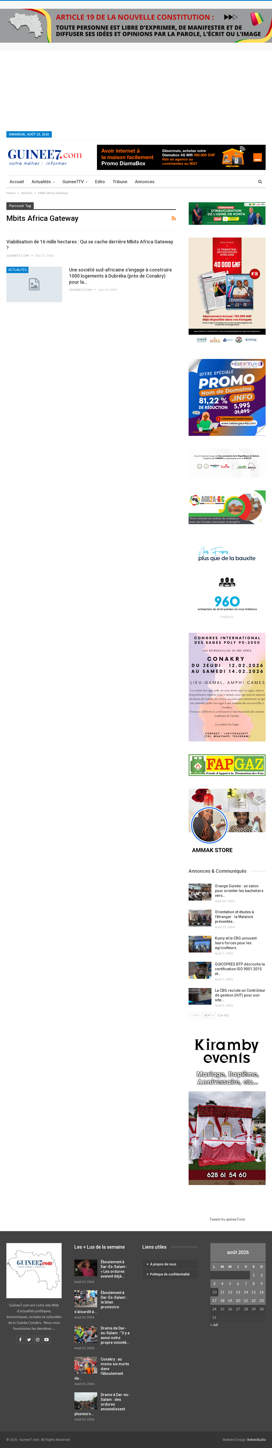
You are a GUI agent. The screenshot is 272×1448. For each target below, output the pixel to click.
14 (246, 1292)
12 (230, 1292)
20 (238, 1300)
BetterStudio (256, 1440)
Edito (100, 181)
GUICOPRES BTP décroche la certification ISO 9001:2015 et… (240, 969)
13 (238, 1292)
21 (246, 1300)
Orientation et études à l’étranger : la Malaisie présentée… (234, 917)
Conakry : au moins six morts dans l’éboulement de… (101, 1368)
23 (262, 1300)
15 (254, 1292)
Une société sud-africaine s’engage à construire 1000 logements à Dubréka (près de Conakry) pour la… (120, 276)
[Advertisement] (136, 90)
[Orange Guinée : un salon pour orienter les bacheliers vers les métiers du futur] (200, 892)
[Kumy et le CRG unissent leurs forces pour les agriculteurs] (200, 944)
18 (222, 1300)
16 (262, 1292)
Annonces (145, 181)
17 (214, 1300)
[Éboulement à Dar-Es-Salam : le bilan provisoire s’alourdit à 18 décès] (85, 1298)
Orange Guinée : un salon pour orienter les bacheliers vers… (239, 891)
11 (222, 1292)
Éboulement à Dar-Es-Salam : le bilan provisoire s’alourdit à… (100, 1302)
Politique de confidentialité (170, 1274)
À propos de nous (163, 1264)
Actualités (41, 181)
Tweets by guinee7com (227, 1219)
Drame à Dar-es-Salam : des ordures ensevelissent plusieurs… (102, 1404)
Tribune (120, 181)
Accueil (17, 181)
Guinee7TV (73, 181)
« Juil (214, 1325)
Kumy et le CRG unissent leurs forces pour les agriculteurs (236, 943)
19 (230, 1300)
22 (254, 1300)
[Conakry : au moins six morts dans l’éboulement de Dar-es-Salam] (85, 1365)
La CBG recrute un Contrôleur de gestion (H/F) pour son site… (240, 995)
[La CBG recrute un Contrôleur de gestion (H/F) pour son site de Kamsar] (200, 996)
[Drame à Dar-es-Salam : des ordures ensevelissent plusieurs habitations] (85, 1400)
